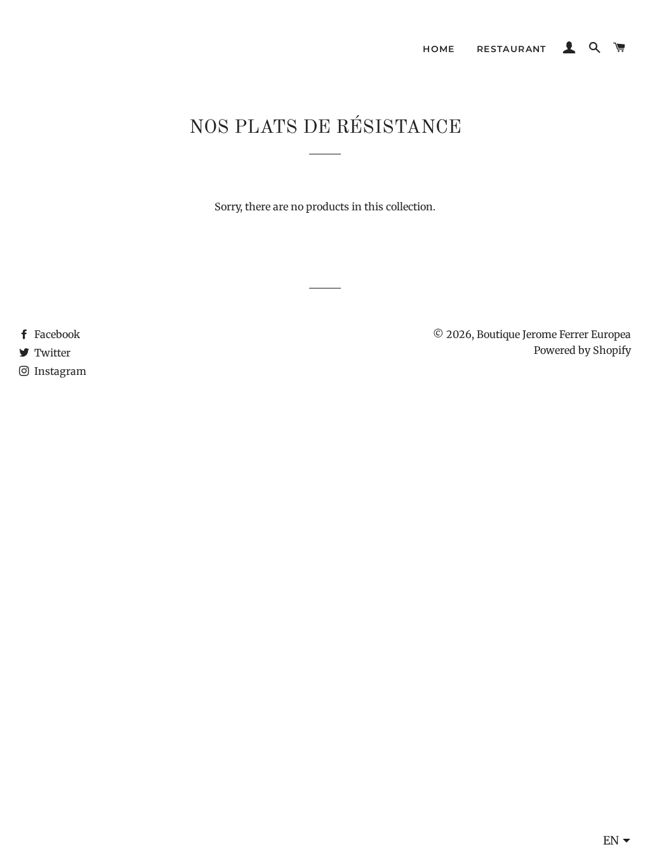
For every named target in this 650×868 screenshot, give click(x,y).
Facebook (56, 334)
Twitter (51, 352)
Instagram (59, 371)
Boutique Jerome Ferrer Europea (554, 334)
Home (439, 49)
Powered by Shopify (582, 350)
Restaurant (512, 49)
